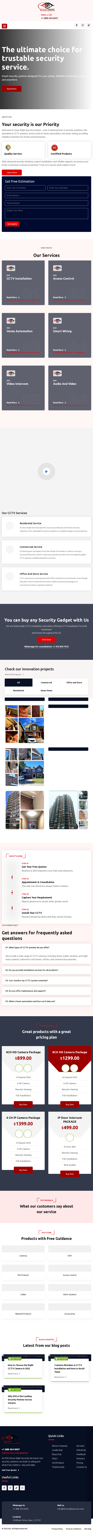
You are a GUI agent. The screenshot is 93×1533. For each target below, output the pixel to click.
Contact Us (81, 1467)
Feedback (81, 1454)
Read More (11, 89)
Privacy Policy (57, 1529)
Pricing (79, 1463)
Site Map (87, 1529)
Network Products (23, 1314)
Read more (13, 1374)
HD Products (23, 1275)
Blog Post (57, 1454)
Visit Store (46, 640)
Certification (58, 1463)
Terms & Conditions (73, 1529)
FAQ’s (55, 1458)
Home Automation (20, 326)
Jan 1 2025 (16, 1390)
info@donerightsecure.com (70, 1509)
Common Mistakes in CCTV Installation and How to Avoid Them (69, 1368)
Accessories (70, 1314)
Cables (23, 1294)
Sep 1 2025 (16, 1359)
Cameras (23, 1256)
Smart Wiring (62, 326)
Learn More (12, 172)
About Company (60, 1446)
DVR (70, 1256)
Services (80, 1446)
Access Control (63, 273)
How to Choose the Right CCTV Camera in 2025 (20, 1367)
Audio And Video (64, 378)
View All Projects (13, 674)
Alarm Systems (69, 1294)
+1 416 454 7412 (61, 646)
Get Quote (12, 224)
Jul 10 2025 (62, 1359)
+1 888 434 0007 (49, 18)
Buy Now (23, 1104)
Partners (80, 1458)
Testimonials (58, 1467)
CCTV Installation (19, 273)
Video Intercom (17, 378)
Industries (81, 1450)
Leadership (57, 1450)
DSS (9, 1529)
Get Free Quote (9, 1470)
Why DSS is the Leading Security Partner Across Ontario (20, 1399)
